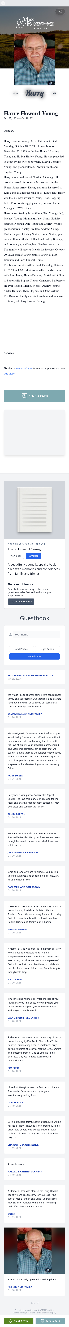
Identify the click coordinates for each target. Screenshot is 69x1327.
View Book (15, 555)
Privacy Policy (25, 1312)
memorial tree (24, 368)
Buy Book (33, 555)
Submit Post (34, 656)
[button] (34, 1251)
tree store (9, 373)
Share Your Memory (21, 601)
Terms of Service (43, 1312)
